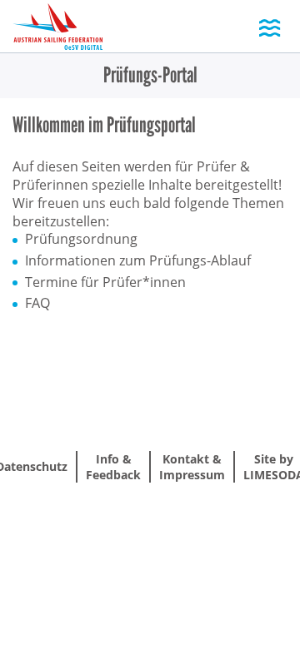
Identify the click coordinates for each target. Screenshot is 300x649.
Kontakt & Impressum (192, 467)
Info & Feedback (113, 467)
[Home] (57, 27)
